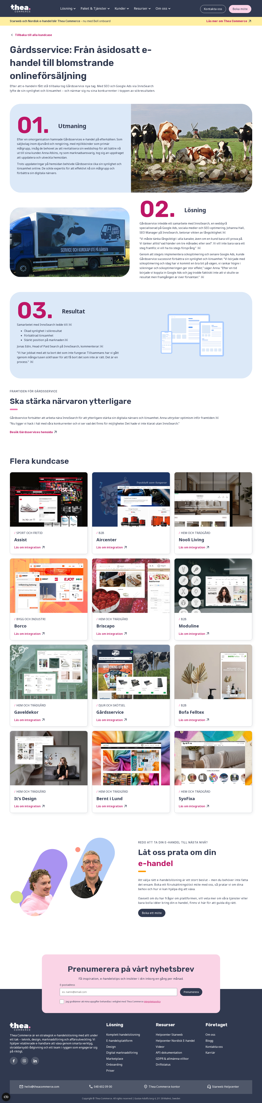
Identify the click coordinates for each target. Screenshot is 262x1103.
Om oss (210, 1035)
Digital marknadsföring (122, 1053)
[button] (67, 8)
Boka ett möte (152, 913)
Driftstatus (163, 1064)
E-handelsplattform (119, 1041)
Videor (160, 1047)
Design (111, 1047)
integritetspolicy (152, 1001)
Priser (110, 1071)
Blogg (209, 1041)
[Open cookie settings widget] (6, 1097)
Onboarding (114, 1064)
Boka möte (240, 9)
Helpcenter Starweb (169, 1035)
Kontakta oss (213, 9)
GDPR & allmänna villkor (172, 1059)
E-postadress (67, 984)
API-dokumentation (169, 1053)
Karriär (210, 1053)
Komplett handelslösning (123, 1035)
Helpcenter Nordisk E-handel (175, 1041)
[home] (20, 8)
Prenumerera (191, 992)
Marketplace (114, 1059)
